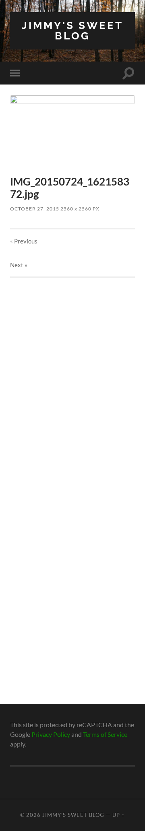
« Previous (23, 241)
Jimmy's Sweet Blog (72, 30)
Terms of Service (105, 734)
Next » (18, 264)
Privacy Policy (50, 734)
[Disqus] (72, 378)
